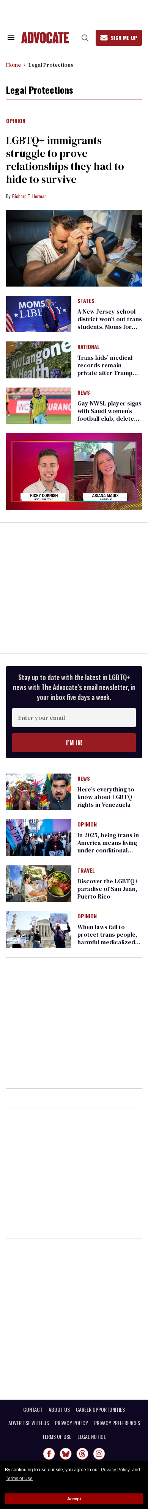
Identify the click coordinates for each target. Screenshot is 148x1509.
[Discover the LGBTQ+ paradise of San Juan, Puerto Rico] (38, 883)
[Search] (85, 37)
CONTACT (33, 1409)
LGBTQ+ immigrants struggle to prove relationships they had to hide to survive (65, 159)
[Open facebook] (49, 1454)
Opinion (15, 121)
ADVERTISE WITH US (28, 1423)
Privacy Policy (115, 1469)
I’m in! (74, 742)
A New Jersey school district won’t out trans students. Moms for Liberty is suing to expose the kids (109, 326)
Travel (86, 870)
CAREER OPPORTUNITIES (100, 1409)
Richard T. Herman (29, 196)
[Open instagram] (99, 1454)
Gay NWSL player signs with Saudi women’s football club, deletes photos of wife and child (109, 418)
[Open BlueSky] (66, 1454)
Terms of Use (19, 1478)
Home (13, 65)
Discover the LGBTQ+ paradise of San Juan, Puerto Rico (107, 888)
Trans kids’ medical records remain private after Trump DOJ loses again (104, 368)
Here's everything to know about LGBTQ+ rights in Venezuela (106, 797)
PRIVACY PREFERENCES (117, 1423)
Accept (74, 1498)
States (85, 301)
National (88, 347)
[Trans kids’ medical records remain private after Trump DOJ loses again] (38, 359)
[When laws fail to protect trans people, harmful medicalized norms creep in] (38, 929)
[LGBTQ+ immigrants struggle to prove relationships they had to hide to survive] (74, 248)
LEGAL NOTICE (91, 1436)
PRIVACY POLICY (71, 1423)
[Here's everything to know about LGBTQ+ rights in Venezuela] (38, 791)
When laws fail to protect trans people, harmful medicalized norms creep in (107, 938)
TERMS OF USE (56, 1436)
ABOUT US (59, 1409)
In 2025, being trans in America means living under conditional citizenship (108, 846)
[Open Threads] (82, 1454)
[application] (74, 471)
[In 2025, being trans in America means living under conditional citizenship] (38, 837)
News (83, 392)
